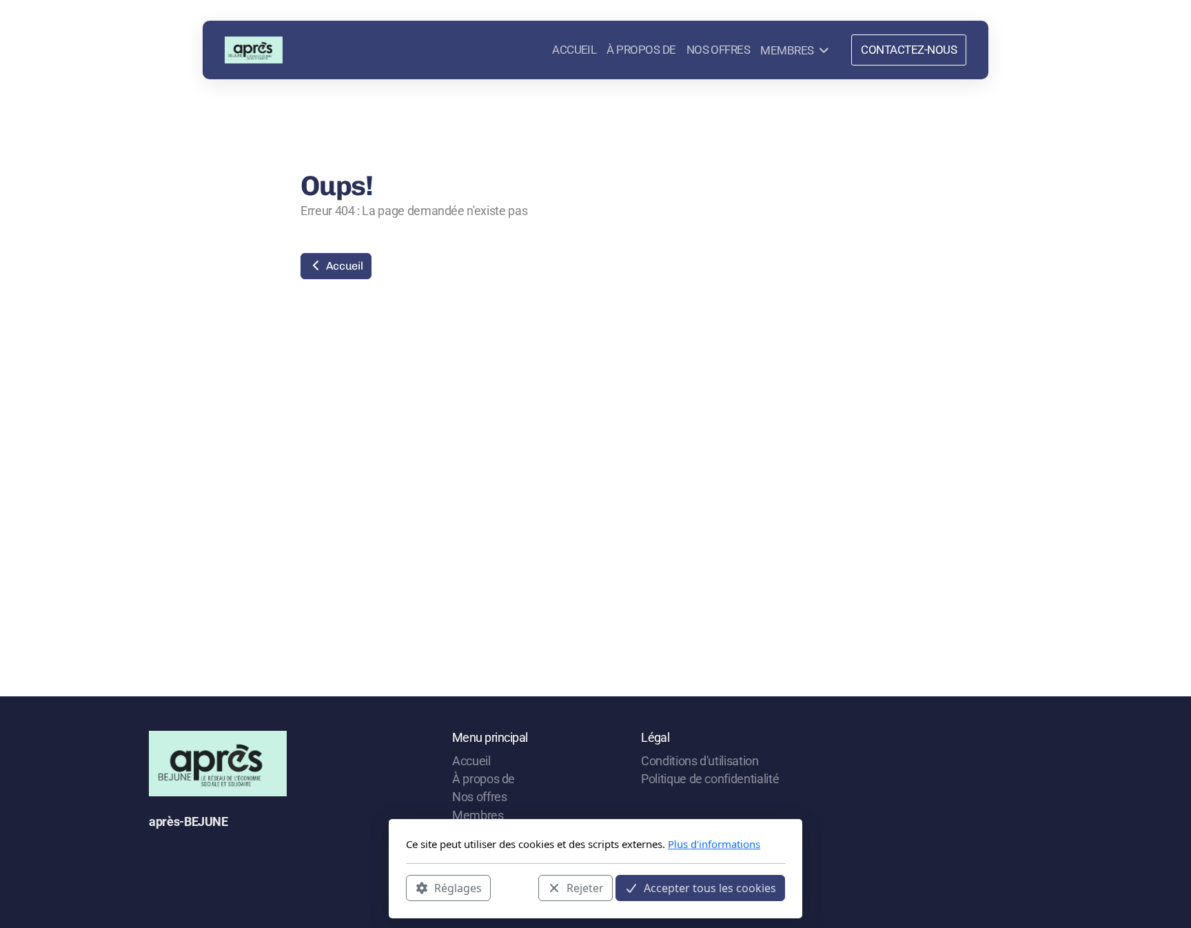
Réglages (458, 887)
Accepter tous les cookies (710, 887)
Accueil (343, 265)
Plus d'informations (714, 844)
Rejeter (585, 887)
